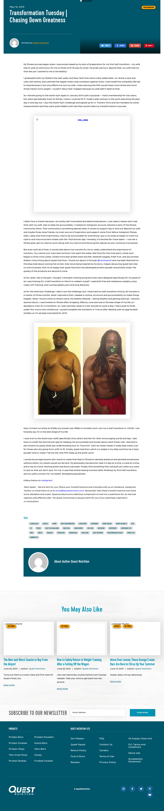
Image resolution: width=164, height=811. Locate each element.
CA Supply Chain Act (140, 739)
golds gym (66, 528)
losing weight (78, 528)
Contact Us (105, 745)
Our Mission (77, 739)
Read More (9, 685)
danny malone (107, 524)
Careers (103, 750)
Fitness (38, 528)
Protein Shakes (17, 761)
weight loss (131, 533)
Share (122, 46)
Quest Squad (78, 745)
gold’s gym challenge (52, 528)
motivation (101, 528)
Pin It (150, 46)
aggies (54, 524)
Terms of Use (106, 756)
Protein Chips (16, 749)
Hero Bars (40, 749)
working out (34, 537)
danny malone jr (121, 524)
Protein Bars (73, 533)
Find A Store (78, 756)
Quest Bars (85, 533)
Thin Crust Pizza (18, 755)
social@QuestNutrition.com (69, 491)
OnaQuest (50, 533)
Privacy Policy (107, 762)
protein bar (61, 533)
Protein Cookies (18, 743)
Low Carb (90, 528)
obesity (40, 533)
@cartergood (104, 260)
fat (31, 528)
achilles (45, 524)
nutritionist (113, 528)
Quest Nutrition (41, 43)
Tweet (107, 46)
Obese (31, 533)
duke (132, 524)
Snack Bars (40, 743)
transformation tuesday (115, 533)
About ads (134, 753)
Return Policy (78, 750)
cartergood (94, 524)
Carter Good (82, 524)
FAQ (101, 739)
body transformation (67, 524)
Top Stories (11, 626)
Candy (38, 755)
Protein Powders (44, 737)
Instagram (46, 480)
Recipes (75, 762)
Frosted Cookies (43, 761)
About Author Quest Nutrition (71, 561)
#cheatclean (34, 524)
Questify (117, 626)
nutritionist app (126, 528)
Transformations (148, 7)
